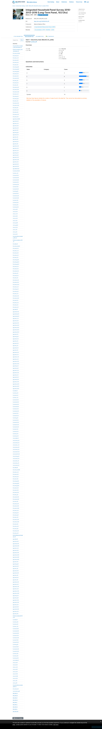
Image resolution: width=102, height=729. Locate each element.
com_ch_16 (15, 678)
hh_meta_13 (15, 243)
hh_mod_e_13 (15, 255)
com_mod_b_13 (16, 442)
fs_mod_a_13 (15, 393)
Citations (71, 2)
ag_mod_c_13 (15, 318)
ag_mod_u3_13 (16, 386)
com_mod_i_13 (16, 460)
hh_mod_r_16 (15, 517)
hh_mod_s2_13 (16, 298)
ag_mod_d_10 (15, 125)
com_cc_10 (15, 213)
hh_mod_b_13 (15, 248)
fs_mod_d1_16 (16, 628)
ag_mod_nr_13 (16, 356)
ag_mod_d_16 (15, 550)
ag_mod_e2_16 (16, 554)
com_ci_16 (15, 680)
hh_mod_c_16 (15, 472)
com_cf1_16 (15, 673)
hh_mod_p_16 (15, 512)
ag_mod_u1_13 (16, 381)
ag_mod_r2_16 (16, 602)
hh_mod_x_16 (15, 533)
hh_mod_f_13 (15, 257)
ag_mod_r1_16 (16, 600)
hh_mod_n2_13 (16, 284)
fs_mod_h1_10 (15, 193)
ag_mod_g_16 (15, 563)
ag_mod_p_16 (15, 595)
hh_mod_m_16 (16, 503)
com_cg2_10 (15, 225)
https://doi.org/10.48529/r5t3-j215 (41, 21)
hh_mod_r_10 (15, 100)
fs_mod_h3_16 (16, 651)
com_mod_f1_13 (16, 451)
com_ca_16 (15, 662)
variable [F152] (45, 5)
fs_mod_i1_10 (15, 200)
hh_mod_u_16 (15, 526)
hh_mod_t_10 (15, 107)
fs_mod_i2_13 (15, 431)
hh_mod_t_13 (15, 300)
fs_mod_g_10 (15, 191)
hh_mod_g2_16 (16, 483)
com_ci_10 (15, 229)
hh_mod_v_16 (15, 528)
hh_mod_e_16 (15, 476)
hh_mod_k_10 (15, 82)
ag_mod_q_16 (15, 597)
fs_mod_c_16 (15, 626)
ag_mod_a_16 (15, 541)
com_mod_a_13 (16, 440)
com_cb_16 (15, 664)
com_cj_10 (15, 231)
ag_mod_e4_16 (16, 559)
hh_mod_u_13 (15, 302)
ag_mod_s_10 (15, 161)
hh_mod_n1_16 (16, 505)
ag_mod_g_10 (15, 132)
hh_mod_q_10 (15, 98)
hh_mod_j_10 (15, 80)
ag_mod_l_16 (15, 579)
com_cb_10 (15, 211)
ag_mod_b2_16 (16, 545)
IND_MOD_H (15, 700)
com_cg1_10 (15, 222)
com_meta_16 (16, 660)
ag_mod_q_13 (15, 368)
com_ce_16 (15, 671)
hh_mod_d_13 (15, 252)
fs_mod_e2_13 (16, 411)
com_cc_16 (15, 667)
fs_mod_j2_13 (15, 435)
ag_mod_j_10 (15, 139)
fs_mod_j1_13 (15, 433)
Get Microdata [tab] (50, 36)
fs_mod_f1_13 (15, 413)
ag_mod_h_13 (15, 338)
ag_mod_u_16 (15, 611)
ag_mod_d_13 (15, 320)
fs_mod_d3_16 (16, 633)
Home (13, 5)
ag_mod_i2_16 (16, 572)
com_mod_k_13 (16, 465)
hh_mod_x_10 (15, 116)
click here (55, 724)
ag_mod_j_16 (15, 575)
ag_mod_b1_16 (16, 543)
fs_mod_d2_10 (16, 177)
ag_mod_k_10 (15, 141)
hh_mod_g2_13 (16, 262)
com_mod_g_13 (16, 456)
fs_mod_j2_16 (15, 658)
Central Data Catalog (20, 5)
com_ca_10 (15, 209)
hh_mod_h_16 (15, 487)
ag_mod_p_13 (15, 365)
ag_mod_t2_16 (16, 609)
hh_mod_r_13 (15, 293)
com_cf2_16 (15, 676)
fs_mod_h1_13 (15, 420)
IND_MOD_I (15, 702)
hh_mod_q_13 (15, 291)
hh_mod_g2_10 (16, 69)
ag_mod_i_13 (15, 341)
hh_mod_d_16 (15, 474)
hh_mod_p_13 (15, 289)
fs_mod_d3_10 (16, 179)
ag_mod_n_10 (15, 148)
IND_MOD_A (15, 693)
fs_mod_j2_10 (15, 207)
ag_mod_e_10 (15, 127)
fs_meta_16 (15, 619)
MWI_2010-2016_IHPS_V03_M (35, 5)
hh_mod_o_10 (15, 94)
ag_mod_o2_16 (16, 593)
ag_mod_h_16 (15, 566)
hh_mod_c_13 (15, 250)
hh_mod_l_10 (15, 85)
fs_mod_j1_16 (15, 655)
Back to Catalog (18, 718)
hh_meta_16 (15, 467)
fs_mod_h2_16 (16, 649)
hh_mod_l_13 (15, 277)
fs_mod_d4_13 (16, 406)
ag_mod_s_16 (15, 604)
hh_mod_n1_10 (16, 89)
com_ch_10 (15, 227)
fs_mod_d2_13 (16, 402)
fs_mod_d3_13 (16, 404)
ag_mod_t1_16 (16, 606)
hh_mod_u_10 (15, 109)
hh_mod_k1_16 (16, 496)
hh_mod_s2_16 (16, 521)
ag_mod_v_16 (15, 613)
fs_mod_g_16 (15, 644)
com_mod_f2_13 (16, 454)
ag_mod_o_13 (15, 359)
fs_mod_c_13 (15, 397)
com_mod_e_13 (16, 449)
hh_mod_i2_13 (16, 271)
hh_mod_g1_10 (16, 66)
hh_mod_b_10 (15, 55)
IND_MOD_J (15, 704)
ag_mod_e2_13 (16, 325)
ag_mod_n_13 (15, 354)
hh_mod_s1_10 (16, 103)
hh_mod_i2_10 (16, 78)
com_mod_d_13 (16, 447)
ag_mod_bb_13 (16, 316)
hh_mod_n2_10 (16, 91)
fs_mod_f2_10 (16, 189)
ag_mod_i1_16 (15, 570)
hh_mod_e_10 (15, 62)
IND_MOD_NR (15, 711)
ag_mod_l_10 (15, 143)
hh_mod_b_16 (15, 688)
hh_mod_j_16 (15, 494)
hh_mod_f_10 (15, 64)
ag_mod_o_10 (15, 150)
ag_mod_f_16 (15, 561)
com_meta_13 (16, 438)
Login (87, 2)
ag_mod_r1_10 (16, 157)
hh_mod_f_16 (15, 478)
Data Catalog (51, 2)
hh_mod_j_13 (15, 273)
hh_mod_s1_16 (16, 519)
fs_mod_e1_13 (16, 408)
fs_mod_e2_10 (16, 184)
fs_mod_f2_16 (16, 642)
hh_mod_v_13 (15, 304)
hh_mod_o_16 (15, 510)
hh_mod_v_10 (15, 112)
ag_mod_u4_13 (16, 388)
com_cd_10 (15, 216)
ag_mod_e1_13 (16, 323)
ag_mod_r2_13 (16, 372)
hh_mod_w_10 (16, 114)
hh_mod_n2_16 (16, 508)
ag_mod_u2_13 (16, 384)
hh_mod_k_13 (15, 275)
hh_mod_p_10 (15, 96)
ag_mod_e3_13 (16, 327)
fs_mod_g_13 (15, 417)
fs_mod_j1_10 (15, 204)
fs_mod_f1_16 (15, 640)
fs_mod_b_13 (15, 395)
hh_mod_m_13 (16, 280)
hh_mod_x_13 (15, 307)
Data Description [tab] (29, 36)
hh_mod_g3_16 (16, 485)
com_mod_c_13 (16, 444)
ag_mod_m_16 (16, 582)
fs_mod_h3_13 (16, 424)
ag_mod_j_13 (15, 345)
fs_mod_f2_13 (16, 415)
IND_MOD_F (15, 697)
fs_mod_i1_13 (15, 429)
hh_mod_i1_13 (15, 268)
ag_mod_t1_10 (16, 164)
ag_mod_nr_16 (16, 586)
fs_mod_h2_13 (16, 422)
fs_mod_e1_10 (16, 182)
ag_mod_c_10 (15, 123)
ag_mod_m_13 (16, 352)
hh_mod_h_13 (15, 266)
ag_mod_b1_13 (16, 311)
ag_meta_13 (15, 309)
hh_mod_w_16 (16, 530)
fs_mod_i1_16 (15, 653)
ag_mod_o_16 (15, 588)
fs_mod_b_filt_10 (16, 170)
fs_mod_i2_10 (15, 202)
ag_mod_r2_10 (16, 159)
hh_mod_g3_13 (16, 264)
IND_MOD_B (15, 695)
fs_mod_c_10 (15, 173)
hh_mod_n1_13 (16, 282)
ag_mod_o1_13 (16, 361)
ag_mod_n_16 (15, 584)
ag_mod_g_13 (15, 336)
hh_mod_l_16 (15, 501)
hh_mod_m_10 (16, 87)
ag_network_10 (16, 168)
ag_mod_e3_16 (16, 557)
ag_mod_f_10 (15, 130)
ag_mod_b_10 (15, 121)
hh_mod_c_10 (15, 57)
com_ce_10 (15, 218)
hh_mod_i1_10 (15, 76)
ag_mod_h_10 (15, 134)
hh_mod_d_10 (15, 60)
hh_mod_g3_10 (16, 71)
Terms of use (79, 2)
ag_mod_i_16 (15, 568)
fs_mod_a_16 (15, 621)
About (57, 2)
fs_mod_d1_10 (16, 175)
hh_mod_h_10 (15, 73)
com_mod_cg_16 (16, 691)
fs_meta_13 (15, 390)
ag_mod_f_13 (15, 334)
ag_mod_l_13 (15, 350)
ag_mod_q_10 (15, 155)
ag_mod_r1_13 (16, 370)
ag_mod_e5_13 (16, 332)
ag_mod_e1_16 (16, 552)
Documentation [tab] (40, 36)
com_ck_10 (15, 234)
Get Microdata (43, 14)
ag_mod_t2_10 (16, 166)
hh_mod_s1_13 (16, 295)
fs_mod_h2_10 (16, 195)
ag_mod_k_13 (15, 347)
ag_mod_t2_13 (16, 379)
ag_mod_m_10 (16, 146)
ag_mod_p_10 (15, 152)
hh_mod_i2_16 (16, 492)
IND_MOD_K (15, 707)
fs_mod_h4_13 (16, 426)
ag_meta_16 (15, 539)
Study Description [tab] (18, 36)
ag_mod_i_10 (15, 137)
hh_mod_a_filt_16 (16, 469)
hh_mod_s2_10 (16, 105)
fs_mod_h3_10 (16, 197)
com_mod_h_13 (16, 458)
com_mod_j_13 (16, 463)
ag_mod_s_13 (15, 374)
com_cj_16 (15, 682)
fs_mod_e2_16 (16, 637)
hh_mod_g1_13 (16, 259)
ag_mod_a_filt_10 (16, 118)
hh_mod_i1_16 (15, 490)
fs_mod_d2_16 (16, 630)
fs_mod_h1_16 (15, 646)
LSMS (27, 5)
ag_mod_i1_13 (15, 343)
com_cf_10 (15, 220)
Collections (64, 2)
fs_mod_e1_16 (16, 635)
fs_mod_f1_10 (15, 186)
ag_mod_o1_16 (16, 591)
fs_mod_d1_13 (16, 399)
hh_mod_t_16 (15, 524)
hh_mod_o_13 (15, 286)
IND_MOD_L (15, 709)
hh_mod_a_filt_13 (16, 246)
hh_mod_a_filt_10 (16, 53)
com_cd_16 (15, 669)
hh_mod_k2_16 (16, 499)
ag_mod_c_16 (15, 548)
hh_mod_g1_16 (16, 481)
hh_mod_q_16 (15, 515)
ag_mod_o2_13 (16, 363)
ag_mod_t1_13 (16, 377)
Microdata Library (32, 2)
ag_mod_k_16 (15, 577)
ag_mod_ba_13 (16, 313)
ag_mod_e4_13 (16, 329)
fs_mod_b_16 (15, 624)
